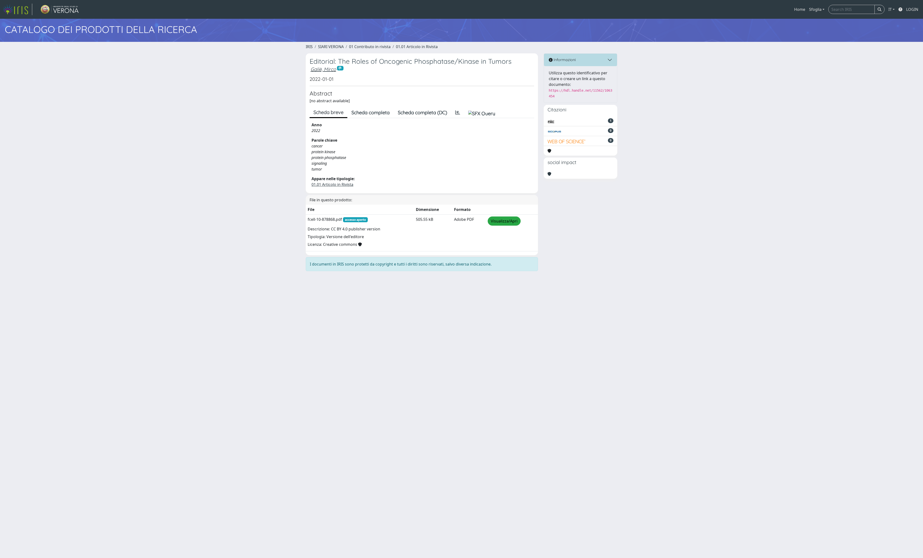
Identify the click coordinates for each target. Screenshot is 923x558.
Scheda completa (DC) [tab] (422, 112)
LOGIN (912, 9)
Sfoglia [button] (815, 9)
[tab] (457, 113)
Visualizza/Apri (504, 221)
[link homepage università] (59, 9)
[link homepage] (17, 9)
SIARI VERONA (331, 46)
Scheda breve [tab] (328, 112)
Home (799, 9)
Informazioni (564, 59)
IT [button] (890, 9)
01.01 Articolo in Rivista (417, 46)
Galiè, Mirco (323, 69)
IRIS (309, 46)
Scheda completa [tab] (370, 112)
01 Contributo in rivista (370, 46)
